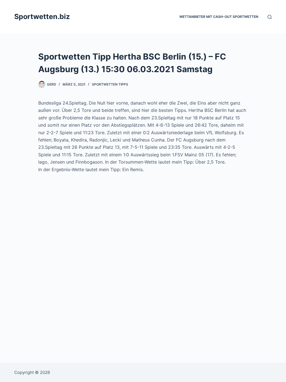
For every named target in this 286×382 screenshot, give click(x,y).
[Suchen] (270, 17)
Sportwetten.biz (42, 16)
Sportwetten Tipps (110, 84)
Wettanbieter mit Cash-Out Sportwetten (218, 17)
